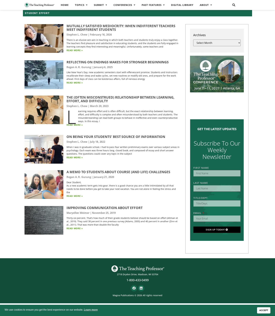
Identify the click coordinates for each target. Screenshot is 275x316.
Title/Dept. (200, 198)
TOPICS (79, 5)
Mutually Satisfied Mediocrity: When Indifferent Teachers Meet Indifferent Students (121, 28)
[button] (234, 5)
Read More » (75, 50)
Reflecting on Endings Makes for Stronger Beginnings (118, 62)
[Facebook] (134, 288)
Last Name (200, 182)
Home (65, 5)
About (204, 5)
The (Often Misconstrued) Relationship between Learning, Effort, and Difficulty (120, 99)
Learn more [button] (91, 309)
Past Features (152, 5)
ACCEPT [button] (263, 310)
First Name (201, 167)
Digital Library (182, 5)
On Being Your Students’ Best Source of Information (116, 136)
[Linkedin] (141, 288)
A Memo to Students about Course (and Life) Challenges (118, 172)
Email (197, 213)
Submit (99, 5)
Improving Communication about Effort (104, 208)
